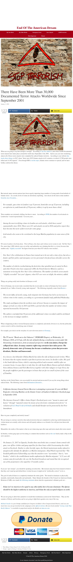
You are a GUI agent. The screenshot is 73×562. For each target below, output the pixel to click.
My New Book (10, 32)
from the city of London (8, 198)
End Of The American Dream (36, 28)
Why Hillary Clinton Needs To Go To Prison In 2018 (16, 547)
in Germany (46, 331)
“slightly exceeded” (15, 248)
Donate (43, 36)
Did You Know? (56, 553)
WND (47, 214)
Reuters (63, 288)
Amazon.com (45, 508)
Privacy (36, 553)
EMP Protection (62, 32)
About (30, 553)
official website (40, 506)
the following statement (27, 480)
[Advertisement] (36, 12)
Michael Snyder (6, 504)
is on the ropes (34, 160)
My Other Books (23, 32)
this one (52, 434)
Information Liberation (34, 382)
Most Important (32, 36)
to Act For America (46, 151)
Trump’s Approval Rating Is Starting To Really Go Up (17, 549)
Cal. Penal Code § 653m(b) (22, 405)
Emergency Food (37, 32)
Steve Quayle (50, 32)
